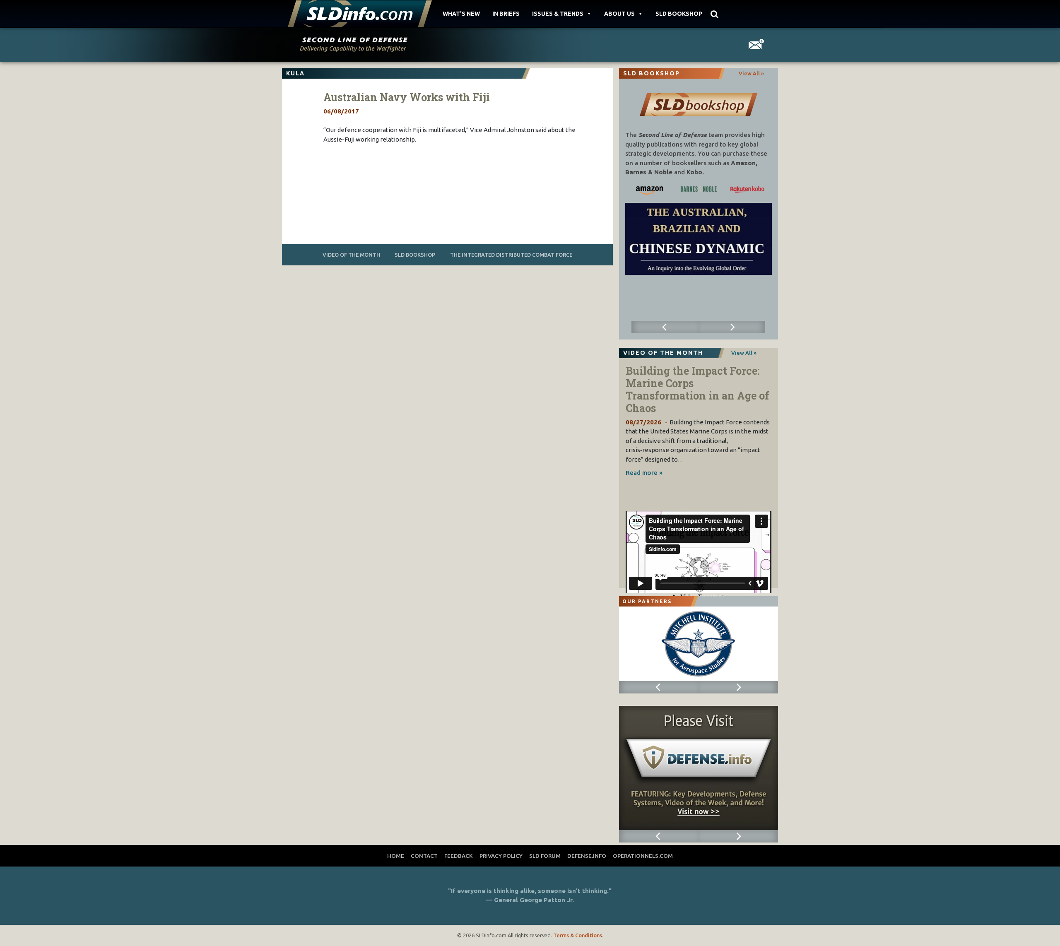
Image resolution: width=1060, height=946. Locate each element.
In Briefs (506, 13)
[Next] (732, 327)
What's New (461, 13)
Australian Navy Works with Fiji (406, 97)
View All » (751, 73)
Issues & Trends (557, 13)
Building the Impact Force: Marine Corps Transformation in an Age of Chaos (697, 389)
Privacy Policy (501, 855)
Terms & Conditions (577, 935)
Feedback (458, 855)
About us (619, 13)
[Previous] (664, 327)
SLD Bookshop (678, 13)
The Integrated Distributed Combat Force (511, 255)
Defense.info (586, 855)
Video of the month (351, 255)
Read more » (644, 472)
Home (395, 855)
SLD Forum (545, 855)
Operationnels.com (643, 855)
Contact (424, 855)
